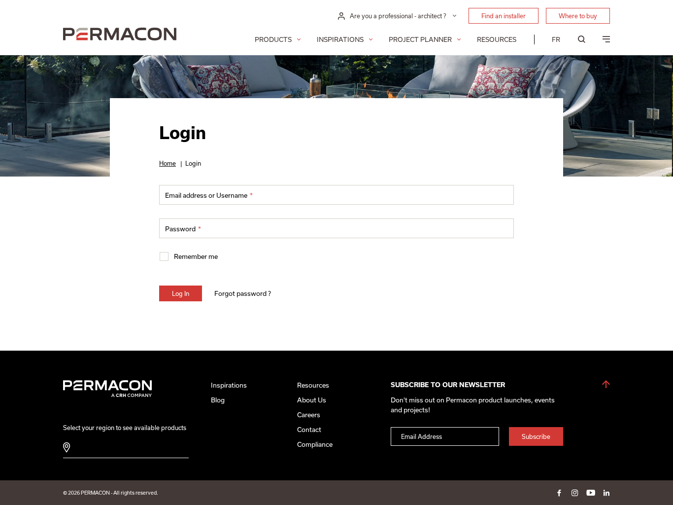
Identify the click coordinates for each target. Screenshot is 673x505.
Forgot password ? (242, 293)
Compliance (315, 444)
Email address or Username (209, 195)
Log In (180, 293)
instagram (575, 492)
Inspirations (340, 39)
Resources (496, 39)
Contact (309, 429)
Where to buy (578, 15)
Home (167, 163)
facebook (559, 492)
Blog (218, 400)
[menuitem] (556, 39)
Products (273, 39)
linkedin (606, 492)
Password (183, 229)
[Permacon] (119, 35)
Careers (308, 415)
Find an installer (503, 15)
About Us (311, 400)
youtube (590, 492)
